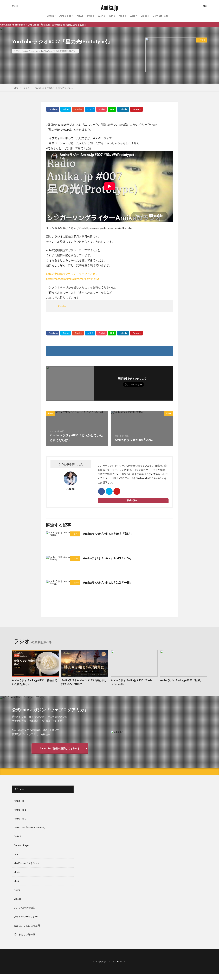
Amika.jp (109, 7)
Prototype (33, 51)
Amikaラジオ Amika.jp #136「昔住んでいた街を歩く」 (34, 682)
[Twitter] (65, 109)
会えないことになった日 (27, 925)
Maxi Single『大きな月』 (27, 863)
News (80, 15)
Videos (145, 15)
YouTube (48, 51)
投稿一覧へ (132, 500)
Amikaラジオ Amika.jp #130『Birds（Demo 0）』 (131, 682)
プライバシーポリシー (26, 916)
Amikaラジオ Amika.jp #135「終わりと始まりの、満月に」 (84, 682)
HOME (15, 88)
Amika (25, 51)
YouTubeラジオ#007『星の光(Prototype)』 (54, 88)
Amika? (51, 15)
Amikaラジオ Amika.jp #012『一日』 (108, 582)
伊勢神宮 (64, 51)
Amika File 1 (20, 809)
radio (41, 51)
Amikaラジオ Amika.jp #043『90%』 (108, 558)
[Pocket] (101, 109)
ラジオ (17, 51)
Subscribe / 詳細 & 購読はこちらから (60, 748)
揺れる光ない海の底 (24, 934)
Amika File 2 (20, 818)
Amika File (65, 15)
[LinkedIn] (123, 109)
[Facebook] (52, 109)
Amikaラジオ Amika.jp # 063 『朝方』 (108, 534)
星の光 (72, 51)
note (112, 15)
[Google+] (78, 109)
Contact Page (160, 15)
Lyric (132, 15)
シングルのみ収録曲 (24, 907)
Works (101, 15)
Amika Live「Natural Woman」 (30, 827)
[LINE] (112, 109)
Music (90, 15)
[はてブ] (90, 109)
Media (122, 15)
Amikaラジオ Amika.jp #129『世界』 (181, 680)
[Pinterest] (136, 109)
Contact (63, 306)
